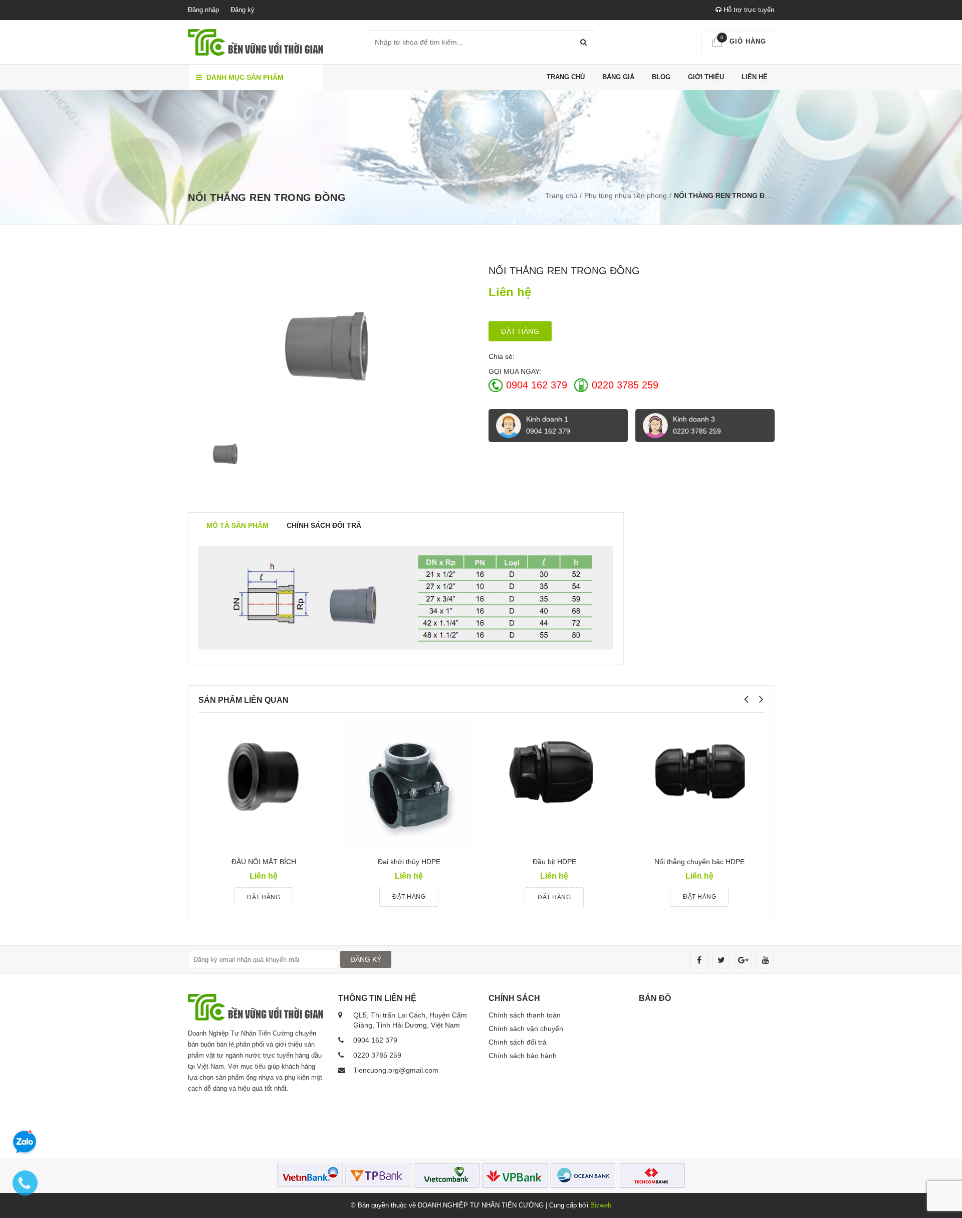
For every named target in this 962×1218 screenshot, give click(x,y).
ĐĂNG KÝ (365, 959)
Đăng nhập (203, 10)
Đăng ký (242, 10)
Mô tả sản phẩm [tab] (237, 525)
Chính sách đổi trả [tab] (324, 525)
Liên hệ (755, 77)
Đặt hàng (520, 331)
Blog (661, 77)
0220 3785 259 (625, 384)
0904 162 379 (536, 384)
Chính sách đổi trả (518, 1042)
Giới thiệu (706, 77)
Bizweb (600, 1205)
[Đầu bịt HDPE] (554, 785)
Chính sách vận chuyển (526, 1029)
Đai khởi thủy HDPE (409, 862)
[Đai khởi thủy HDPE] (409, 784)
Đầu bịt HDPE (554, 862)
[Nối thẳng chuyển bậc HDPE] (699, 784)
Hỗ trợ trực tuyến (748, 10)
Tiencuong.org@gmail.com (395, 1070)
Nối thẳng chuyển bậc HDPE (699, 862)
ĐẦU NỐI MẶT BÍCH (263, 862)
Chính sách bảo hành (523, 1056)
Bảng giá (618, 77)
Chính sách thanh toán (525, 1015)
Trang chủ (566, 77)
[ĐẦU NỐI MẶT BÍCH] (263, 785)
